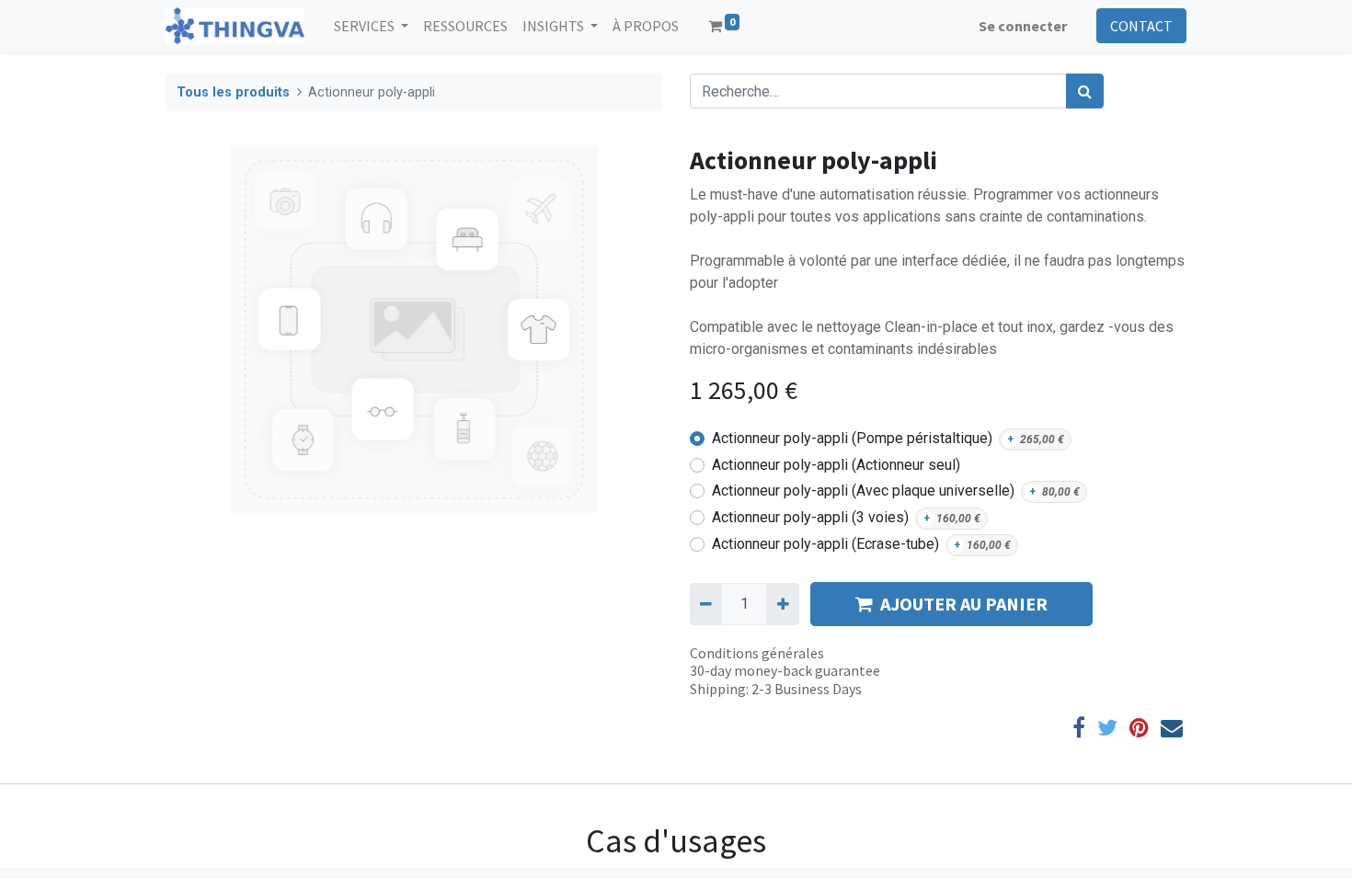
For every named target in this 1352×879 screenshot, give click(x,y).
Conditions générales (757, 653)
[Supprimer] (706, 604)
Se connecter (1023, 26)
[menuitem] (465, 25)
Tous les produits (233, 92)
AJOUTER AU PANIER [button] (964, 603)
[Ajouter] (782, 604)
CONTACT (1141, 26)
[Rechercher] (1085, 91)
